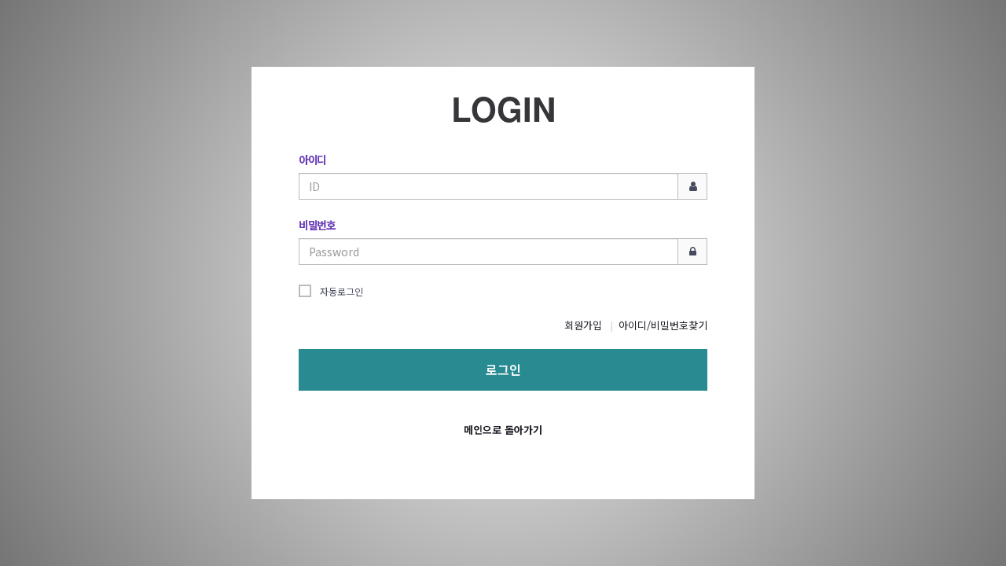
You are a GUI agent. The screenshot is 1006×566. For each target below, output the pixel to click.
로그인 (503, 369)
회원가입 (583, 325)
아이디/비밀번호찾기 (663, 325)
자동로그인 (341, 291)
